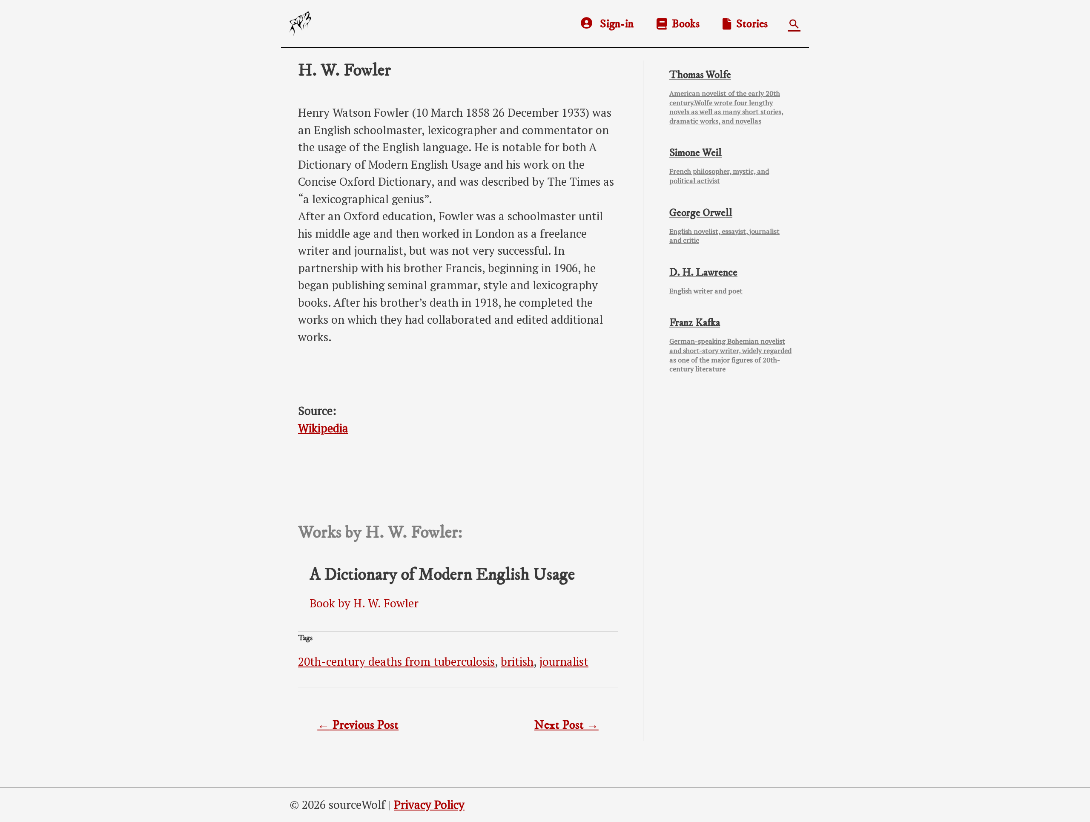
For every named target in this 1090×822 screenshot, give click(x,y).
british (517, 661)
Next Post (566, 725)
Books (683, 24)
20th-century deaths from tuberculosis (396, 661)
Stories (749, 24)
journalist (563, 661)
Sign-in (617, 24)
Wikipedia (323, 428)
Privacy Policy (429, 804)
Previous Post (358, 725)
